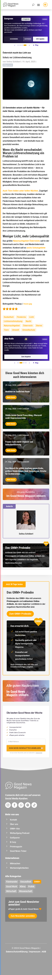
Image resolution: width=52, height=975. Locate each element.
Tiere (6, 330)
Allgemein (7, 65)
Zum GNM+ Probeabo (20, 613)
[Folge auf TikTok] (34, 805)
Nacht (28, 321)
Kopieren (28, 39)
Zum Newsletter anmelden (23, 916)
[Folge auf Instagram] (8, 805)
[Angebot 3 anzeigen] (22, 45)
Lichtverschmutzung (13, 321)
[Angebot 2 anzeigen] (20, 45)
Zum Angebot (26, 357)
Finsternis (21, 317)
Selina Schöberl (13, 61)
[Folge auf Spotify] (27, 805)
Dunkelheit (9, 317)
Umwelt (15, 330)
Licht (31, 317)
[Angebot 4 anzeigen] (25, 45)
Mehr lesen (11, 397)
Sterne (39, 325)
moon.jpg (27, 304)
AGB (44, 951)
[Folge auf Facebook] (14, 805)
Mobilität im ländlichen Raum (17, 391)
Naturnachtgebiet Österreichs (26, 241)
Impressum (34, 951)
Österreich (28, 325)
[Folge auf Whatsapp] (21, 805)
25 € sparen (40, 39)
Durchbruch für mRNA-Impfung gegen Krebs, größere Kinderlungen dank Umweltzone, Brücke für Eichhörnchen (25, 471)
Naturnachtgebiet (12, 325)
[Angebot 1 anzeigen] (18, 45)
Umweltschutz (28, 330)
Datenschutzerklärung (17, 951)
